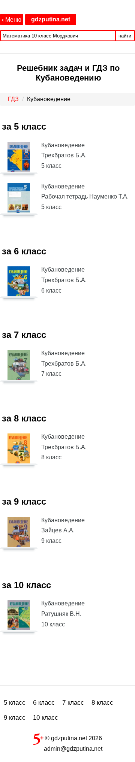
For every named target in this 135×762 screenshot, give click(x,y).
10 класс (45, 717)
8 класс (102, 702)
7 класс (73, 702)
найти (124, 36)
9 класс (15, 717)
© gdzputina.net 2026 (73, 738)
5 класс (15, 702)
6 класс (44, 702)
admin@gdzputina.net (73, 749)
